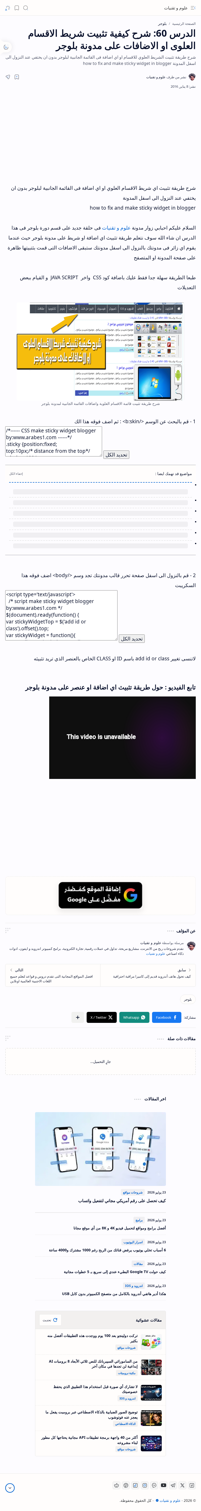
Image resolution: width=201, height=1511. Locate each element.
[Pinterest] (126, 1485)
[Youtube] (164, 1485)
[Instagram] (145, 1485)
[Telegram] (173, 1485)
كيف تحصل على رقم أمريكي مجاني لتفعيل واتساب (122, 1200)
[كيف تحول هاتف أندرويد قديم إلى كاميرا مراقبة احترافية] (148, 975)
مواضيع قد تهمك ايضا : (173, 473)
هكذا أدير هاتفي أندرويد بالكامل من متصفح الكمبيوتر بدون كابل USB (114, 1293)
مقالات (138, 1264)
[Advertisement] (106, 135)
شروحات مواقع (133, 1192)
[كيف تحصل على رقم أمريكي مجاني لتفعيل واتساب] (100, 1149)
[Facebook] (192, 1485)
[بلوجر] (188, 999)
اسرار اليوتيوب (133, 1242)
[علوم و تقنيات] (166, 77)
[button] (193, 8)
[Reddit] (116, 1485)
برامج (139, 1220)
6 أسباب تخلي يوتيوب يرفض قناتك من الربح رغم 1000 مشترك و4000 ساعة (107, 1249)
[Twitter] (182, 1485)
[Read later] (17, 77)
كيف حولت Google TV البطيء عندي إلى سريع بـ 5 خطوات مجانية (115, 1271)
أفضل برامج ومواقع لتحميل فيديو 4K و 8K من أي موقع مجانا (120, 1227)
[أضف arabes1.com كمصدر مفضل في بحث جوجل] (100, 895)
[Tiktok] (135, 1485)
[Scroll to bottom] (10, 1488)
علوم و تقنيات (176, 8)
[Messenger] (154, 1485)
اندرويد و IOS (134, 1286)
